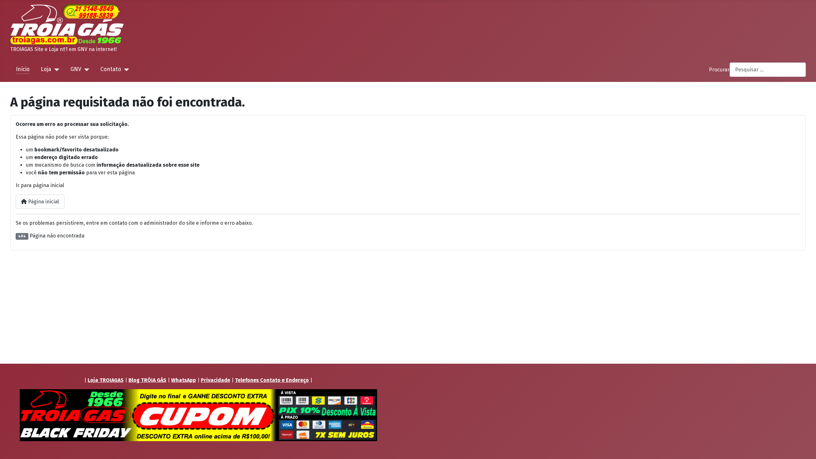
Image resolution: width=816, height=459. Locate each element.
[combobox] (768, 69)
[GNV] (85, 69)
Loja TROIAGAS (106, 380)
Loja (46, 69)
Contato (110, 69)
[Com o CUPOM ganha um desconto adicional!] (198, 415)
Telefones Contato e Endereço (272, 380)
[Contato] (125, 69)
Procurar (719, 70)
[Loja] (55, 69)
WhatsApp (183, 380)
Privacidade (215, 380)
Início (23, 69)
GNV (75, 69)
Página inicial (43, 202)
